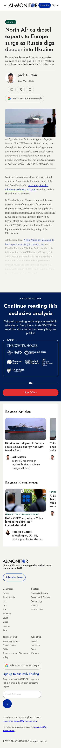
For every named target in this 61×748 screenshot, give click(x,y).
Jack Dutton (27, 74)
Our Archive (37, 609)
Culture (34, 605)
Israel (5, 609)
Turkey (6, 593)
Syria (5, 630)
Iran (4, 601)
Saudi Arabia (9, 597)
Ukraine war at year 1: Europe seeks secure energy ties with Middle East (24, 446)
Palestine (7, 613)
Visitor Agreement (11, 641)
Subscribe (44, 5)
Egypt (5, 617)
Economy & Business (40, 597)
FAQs (5, 649)
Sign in (55, 5)
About (34, 641)
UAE (5, 605)
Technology (36, 601)
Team (33, 649)
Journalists (35, 645)
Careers (35, 653)
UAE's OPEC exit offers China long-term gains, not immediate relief (24, 521)
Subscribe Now (14, 577)
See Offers (30, 392)
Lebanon (7, 626)
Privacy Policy (9, 645)
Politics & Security (39, 593)
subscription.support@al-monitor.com (20, 721)
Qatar (5, 621)
